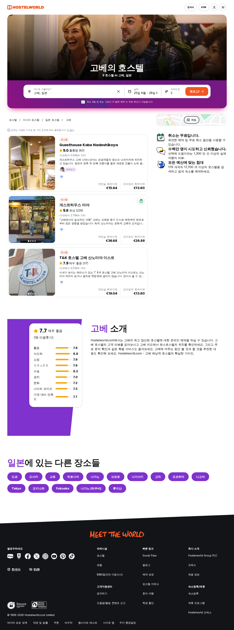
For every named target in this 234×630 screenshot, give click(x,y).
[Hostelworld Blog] (10, 556)
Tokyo (16, 488)
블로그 (146, 564)
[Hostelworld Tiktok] (72, 556)
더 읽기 (70, 130)
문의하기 (102, 593)
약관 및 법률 (40, 622)
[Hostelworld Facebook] (28, 556)
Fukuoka (62, 488)
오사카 (33, 477)
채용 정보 (194, 574)
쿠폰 (56, 622)
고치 (158, 477)
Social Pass (150, 555)
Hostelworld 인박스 (200, 612)
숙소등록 (193, 593)
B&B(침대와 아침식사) (110, 574)
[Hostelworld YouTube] (54, 556)
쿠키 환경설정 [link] (127, 622)
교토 (53, 477)
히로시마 (73, 477)
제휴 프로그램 (196, 602)
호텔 (99, 564)
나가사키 (137, 477)
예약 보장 (148, 574)
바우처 (68, 622)
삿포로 (115, 477)
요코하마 (178, 477)
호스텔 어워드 (151, 583)
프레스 (192, 564)
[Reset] (118, 91)
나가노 (95, 477)
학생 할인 (148, 602)
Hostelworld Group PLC (202, 555)
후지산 (117, 488)
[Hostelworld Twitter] (36, 556)
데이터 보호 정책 (17, 622)
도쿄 (15, 477)
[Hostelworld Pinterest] (63, 556)
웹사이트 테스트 (87, 622)
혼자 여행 (148, 593)
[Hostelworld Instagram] (45, 556)
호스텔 (64, 139)
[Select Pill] (214, 7)
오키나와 (38, 488)
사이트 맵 (108, 622)
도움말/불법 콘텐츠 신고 (111, 602)
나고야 (200, 477)
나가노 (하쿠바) (91, 488)
